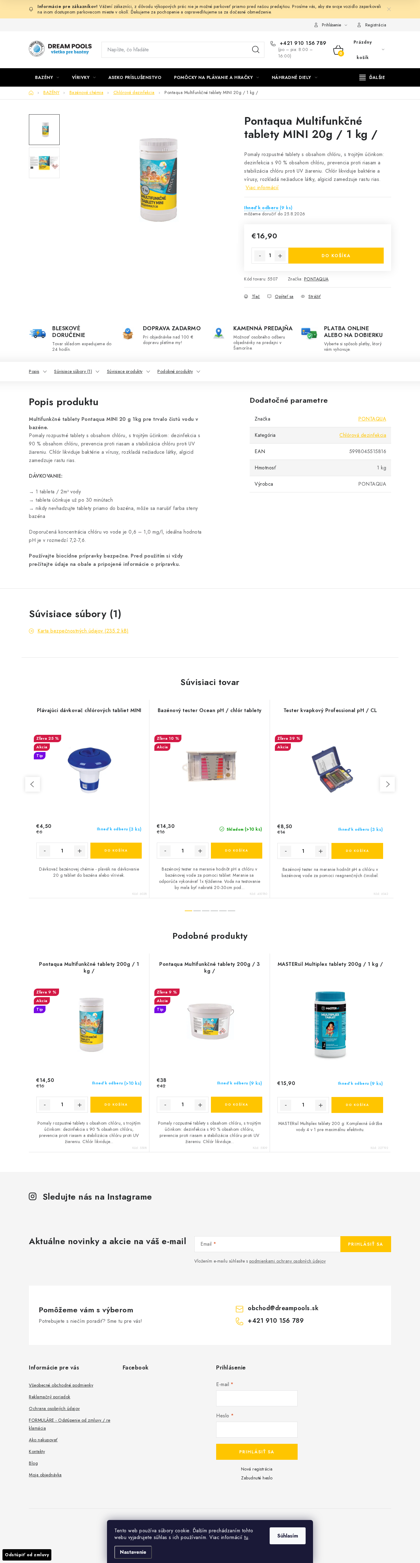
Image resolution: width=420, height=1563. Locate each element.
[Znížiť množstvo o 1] (259, 255)
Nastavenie (133, 1552)
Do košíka (336, 256)
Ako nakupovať (43, 1440)
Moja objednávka (45, 1475)
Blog (33, 1463)
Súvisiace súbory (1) (73, 371)
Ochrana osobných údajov (54, 1408)
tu (246, 1537)
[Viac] (372, 77)
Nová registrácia (257, 1469)
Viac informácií (262, 187)
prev (32, 784)
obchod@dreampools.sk (283, 1308)
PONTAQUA (316, 279)
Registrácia (375, 25)
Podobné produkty (175, 371)
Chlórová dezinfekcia (362, 435)
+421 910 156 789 (302, 43)
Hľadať (255, 50)
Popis (34, 371)
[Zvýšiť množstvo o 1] (280, 255)
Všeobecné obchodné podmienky (61, 1385)
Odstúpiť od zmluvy (27, 1555)
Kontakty (37, 1451)
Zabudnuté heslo (257, 1478)
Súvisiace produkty (125, 371)
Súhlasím (287, 1535)
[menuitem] (47, 77)
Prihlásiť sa (365, 1244)
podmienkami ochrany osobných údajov (287, 1261)
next (387, 784)
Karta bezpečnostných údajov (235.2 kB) (83, 630)
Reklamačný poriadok (49, 1397)
